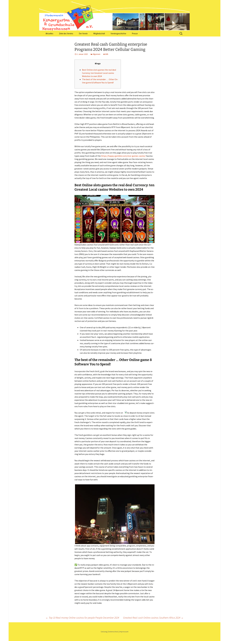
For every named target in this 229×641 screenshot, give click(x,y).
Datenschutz (113, 631)
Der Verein (83, 33)
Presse (135, 33)
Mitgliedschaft (99, 33)
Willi (106, 54)
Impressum (124, 631)
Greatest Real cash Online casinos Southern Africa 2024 (153, 617)
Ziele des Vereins (66, 33)
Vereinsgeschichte (118, 33)
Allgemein (96, 54)
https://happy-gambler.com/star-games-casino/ (123, 156)
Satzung (104, 631)
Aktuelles (49, 33)
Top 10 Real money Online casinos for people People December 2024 (82, 617)
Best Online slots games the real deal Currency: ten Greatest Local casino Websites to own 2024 (99, 72)
